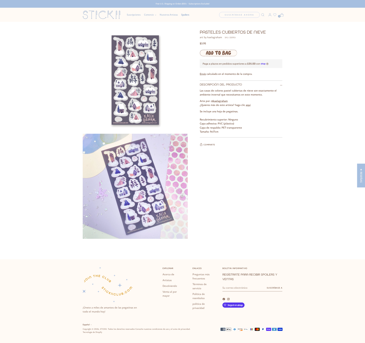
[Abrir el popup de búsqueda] (263, 15)
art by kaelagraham (211, 37)
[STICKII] (103, 15)
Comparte (209, 145)
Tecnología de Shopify (92, 332)
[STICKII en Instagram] (228, 299)
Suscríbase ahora (239, 15)
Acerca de (168, 274)
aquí (248, 105)
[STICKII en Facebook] (224, 299)
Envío (203, 74)
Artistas (167, 280)
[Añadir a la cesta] (218, 52)
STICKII (103, 329)
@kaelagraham (219, 101)
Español (86, 324)
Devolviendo (170, 286)
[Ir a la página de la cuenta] (269, 15)
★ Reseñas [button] (361, 176)
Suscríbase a (274, 288)
